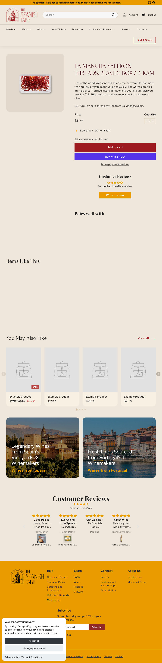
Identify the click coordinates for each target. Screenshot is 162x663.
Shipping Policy (56, 582)
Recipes (78, 586)
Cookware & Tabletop (101, 29)
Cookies (108, 656)
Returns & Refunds (58, 595)
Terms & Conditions (31, 657)
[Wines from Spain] (42, 448)
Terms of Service (74, 656)
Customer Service (57, 577)
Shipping (79, 139)
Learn (140, 29)
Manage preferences (34, 648)
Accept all (34, 640)
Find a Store (144, 40)
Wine (40, 29)
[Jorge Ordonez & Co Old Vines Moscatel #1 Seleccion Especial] (121, 538)
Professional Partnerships (108, 584)
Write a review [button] (115, 195)
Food (25, 29)
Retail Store (135, 577)
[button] (77, 409)
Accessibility (108, 590)
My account (54, 600)
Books (125, 29)
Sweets (76, 29)
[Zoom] (35, 83)
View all (143, 338)
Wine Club (57, 29)
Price (78, 114)
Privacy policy (12, 657)
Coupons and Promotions (54, 588)
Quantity (150, 114)
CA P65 (119, 656)
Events (105, 577)
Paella (10, 29)
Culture (78, 591)
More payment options (115, 164)
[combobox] (80, 15)
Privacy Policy (94, 656)
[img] (81, 504)
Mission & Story (137, 582)
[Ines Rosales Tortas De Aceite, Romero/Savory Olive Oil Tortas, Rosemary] (68, 538)
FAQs (77, 577)
